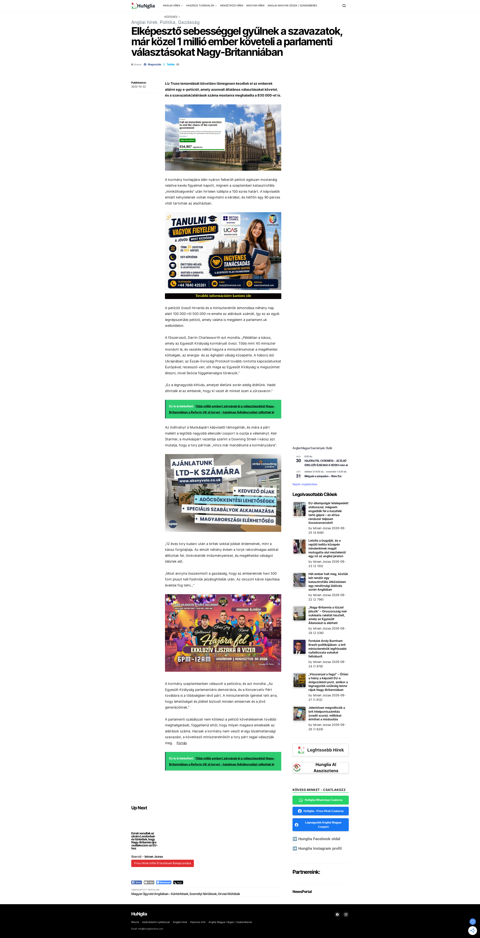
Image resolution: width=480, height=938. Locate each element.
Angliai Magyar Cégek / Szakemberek (230, 922)
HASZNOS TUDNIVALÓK (200, 5)
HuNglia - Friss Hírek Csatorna (324, 811)
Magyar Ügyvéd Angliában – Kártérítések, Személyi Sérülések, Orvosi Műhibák (185, 894)
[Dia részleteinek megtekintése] (223, 251)
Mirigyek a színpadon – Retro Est (322, 476)
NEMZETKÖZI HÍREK (231, 5)
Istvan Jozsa (154, 856)
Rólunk (135, 922)
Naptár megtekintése (304, 484)
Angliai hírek (144, 22)
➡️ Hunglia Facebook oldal (316, 839)
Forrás (182, 743)
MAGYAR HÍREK (255, 5)
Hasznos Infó (198, 922)
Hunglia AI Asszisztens (326, 767)
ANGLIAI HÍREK (171, 5)
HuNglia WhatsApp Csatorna (323, 799)
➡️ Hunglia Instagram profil (317, 848)
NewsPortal (301, 891)
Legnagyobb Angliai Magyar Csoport (323, 824)
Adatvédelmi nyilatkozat (156, 922)
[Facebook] (337, 914)
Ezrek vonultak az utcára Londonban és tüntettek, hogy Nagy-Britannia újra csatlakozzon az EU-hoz (144, 840)
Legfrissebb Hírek (325, 750)
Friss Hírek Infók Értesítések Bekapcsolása (162, 863)
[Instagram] (346, 914)
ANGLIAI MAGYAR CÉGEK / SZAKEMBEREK (292, 5)
